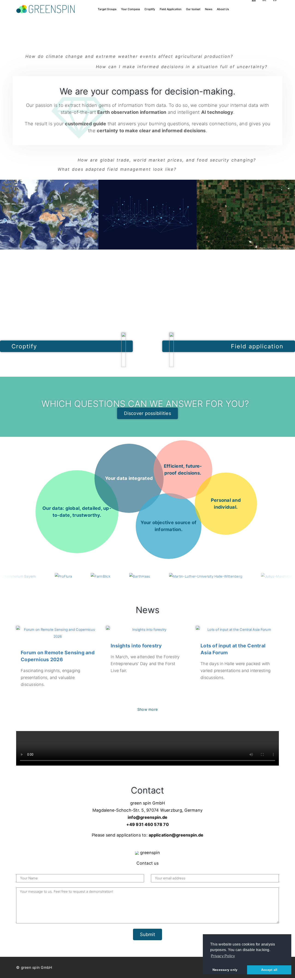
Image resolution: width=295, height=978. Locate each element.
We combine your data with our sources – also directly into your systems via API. (129, 478)
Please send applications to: (147, 835)
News (208, 9)
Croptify (150, 9)
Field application (257, 346)
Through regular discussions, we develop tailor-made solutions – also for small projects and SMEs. (226, 503)
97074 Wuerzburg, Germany (174, 810)
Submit (147, 934)
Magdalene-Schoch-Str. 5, (119, 810)
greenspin (149, 852)
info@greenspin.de (147, 817)
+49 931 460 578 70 (147, 824)
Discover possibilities (147, 413)
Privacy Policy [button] (223, 956)
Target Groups (107, 9)
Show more (147, 709)
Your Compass (130, 9)
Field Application (170, 9)
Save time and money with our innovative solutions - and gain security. (183, 469)
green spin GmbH (147, 803)
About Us (223, 9)
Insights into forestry (136, 645)
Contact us (147, 863)
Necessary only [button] (225, 970)
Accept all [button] (269, 970)
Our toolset (193, 9)
